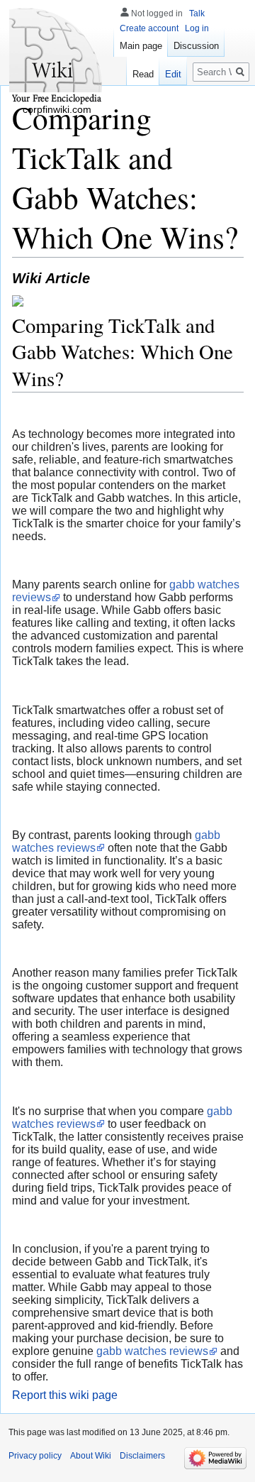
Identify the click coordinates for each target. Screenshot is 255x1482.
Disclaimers (142, 1456)
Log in (197, 28)
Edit (173, 74)
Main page (141, 45)
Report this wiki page (65, 1395)
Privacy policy (35, 1456)
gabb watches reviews (152, 1351)
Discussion (196, 45)
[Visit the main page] (56, 57)
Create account (149, 28)
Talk (197, 13)
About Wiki (90, 1456)
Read (143, 74)
